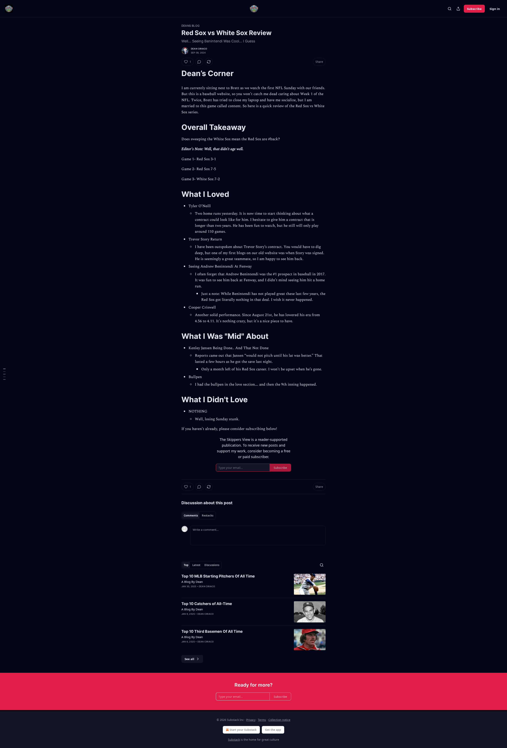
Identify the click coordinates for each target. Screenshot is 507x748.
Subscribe (474, 9)
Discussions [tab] (211, 565)
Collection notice (279, 720)
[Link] (176, 73)
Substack (234, 739)
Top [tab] (186, 565)
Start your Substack (243, 730)
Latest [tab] (196, 565)
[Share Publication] (458, 9)
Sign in (495, 9)
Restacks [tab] (207, 515)
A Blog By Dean (192, 582)
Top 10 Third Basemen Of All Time (212, 631)
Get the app (273, 730)
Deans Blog (190, 25)
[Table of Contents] (4, 374)
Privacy (250, 720)
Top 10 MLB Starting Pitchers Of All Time (218, 576)
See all (189, 659)
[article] (253, 584)
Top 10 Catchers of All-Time (206, 603)
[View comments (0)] (199, 62)
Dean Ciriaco (199, 48)
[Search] (450, 9)
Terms (262, 720)
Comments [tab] (191, 515)
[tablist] (198, 515)
